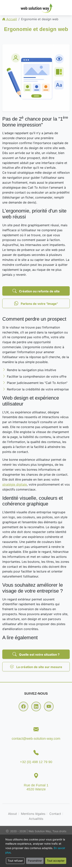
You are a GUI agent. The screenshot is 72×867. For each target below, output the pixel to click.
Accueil (11, 19)
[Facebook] (23, 706)
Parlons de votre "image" (39, 304)
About (12, 814)
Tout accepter (56, 860)
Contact (55, 814)
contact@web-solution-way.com (36, 738)
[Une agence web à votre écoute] (36, 7)
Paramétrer (35, 860)
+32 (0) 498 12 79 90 (36, 762)
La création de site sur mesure (39, 667)
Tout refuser (15, 860)
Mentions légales (33, 814)
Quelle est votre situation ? (39, 654)
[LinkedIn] (36, 706)
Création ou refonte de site (39, 291)
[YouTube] (49, 706)
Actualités (36, 819)
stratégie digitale (14, 484)
